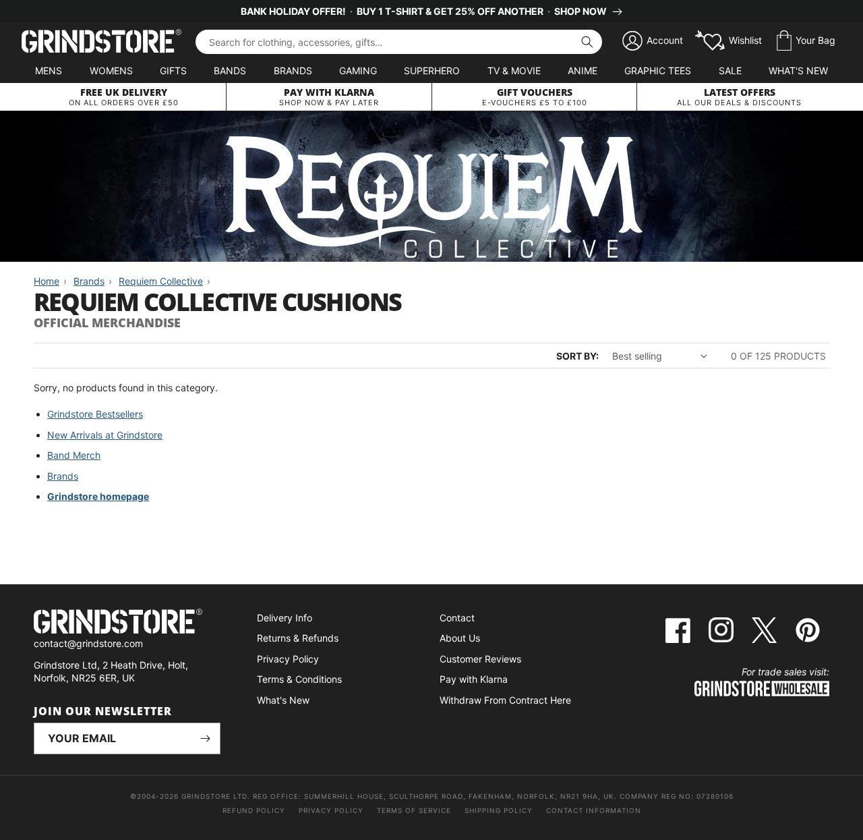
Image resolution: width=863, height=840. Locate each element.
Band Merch (73, 455)
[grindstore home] (127, 623)
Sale (730, 70)
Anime (582, 70)
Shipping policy (499, 810)
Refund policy (253, 810)
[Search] (587, 42)
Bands (230, 70)
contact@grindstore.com (88, 643)
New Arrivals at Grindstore (104, 435)
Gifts (173, 70)
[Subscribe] (205, 738)
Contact (457, 617)
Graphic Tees (657, 70)
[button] (806, 41)
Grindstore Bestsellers (95, 414)
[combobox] (399, 42)
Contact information (593, 810)
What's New (798, 70)
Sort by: (577, 356)
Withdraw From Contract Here (505, 700)
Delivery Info (284, 617)
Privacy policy (331, 810)
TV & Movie (514, 70)
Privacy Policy (288, 659)
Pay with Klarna (474, 679)
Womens (111, 70)
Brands (293, 70)
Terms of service (414, 810)
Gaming (358, 70)
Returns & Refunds (297, 638)
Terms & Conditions (299, 679)
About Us (460, 638)
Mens (48, 70)
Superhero (432, 70)
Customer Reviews (480, 659)
